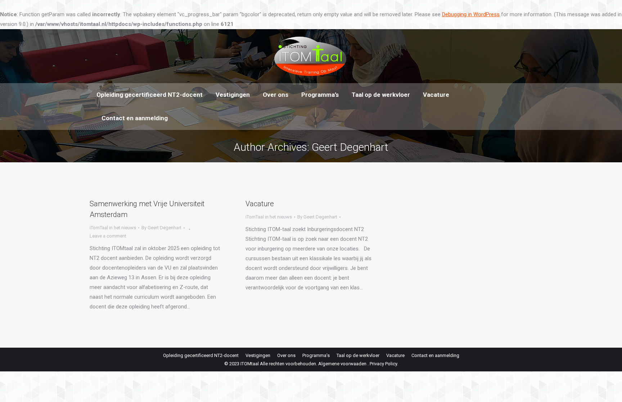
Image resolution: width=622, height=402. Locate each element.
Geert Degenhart (350, 147)
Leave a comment (108, 236)
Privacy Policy (383, 363)
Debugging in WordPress (471, 14)
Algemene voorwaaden (342, 363)
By (161, 227)
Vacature (259, 203)
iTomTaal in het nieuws (113, 227)
